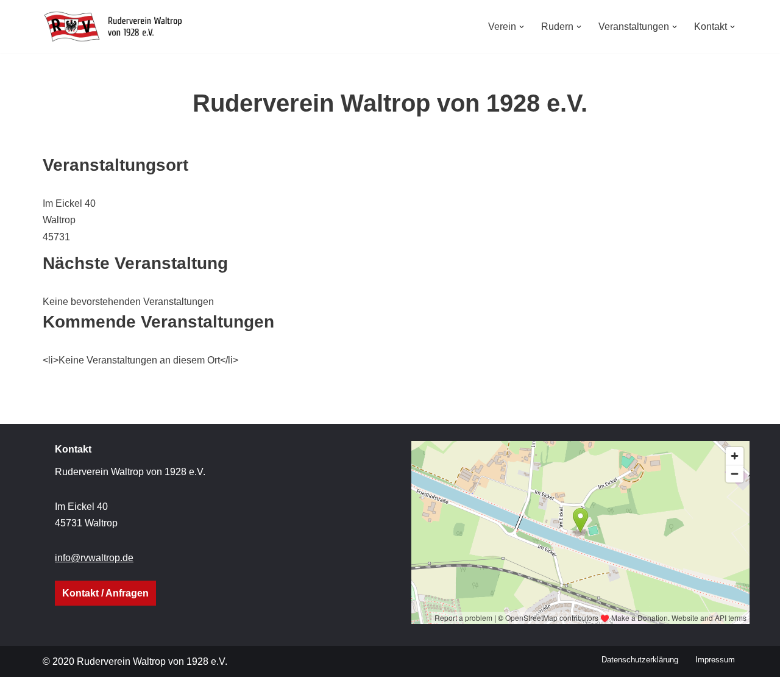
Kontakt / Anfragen (105, 593)
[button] (521, 26)
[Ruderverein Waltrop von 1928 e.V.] (119, 26)
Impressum (715, 659)
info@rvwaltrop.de (94, 558)
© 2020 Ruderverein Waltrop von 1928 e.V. (135, 661)
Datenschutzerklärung (639, 659)
